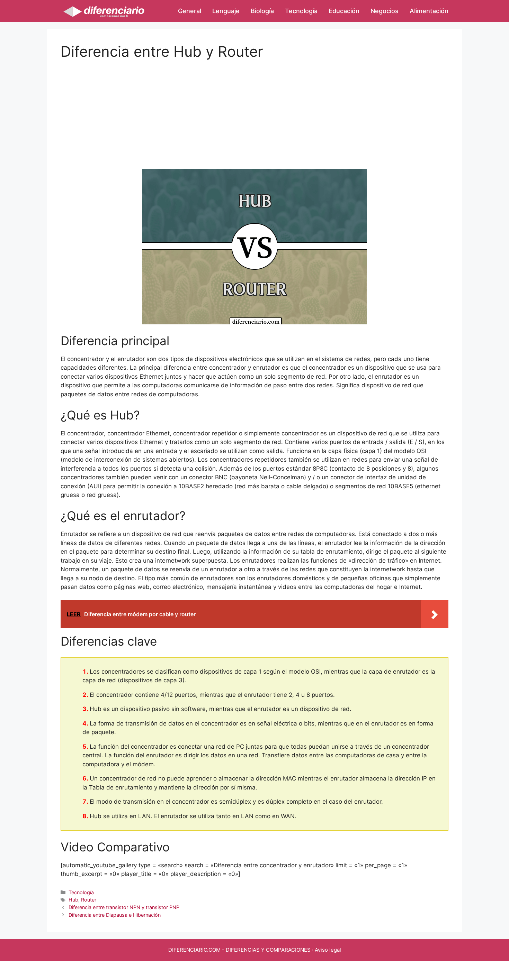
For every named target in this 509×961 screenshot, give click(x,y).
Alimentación (429, 11)
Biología (262, 11)
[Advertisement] (254, 108)
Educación (344, 11)
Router (88, 900)
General (189, 11)
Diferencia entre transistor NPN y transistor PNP (124, 907)
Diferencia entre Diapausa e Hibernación (115, 915)
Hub (73, 900)
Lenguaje (226, 11)
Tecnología (301, 11)
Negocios (384, 11)
